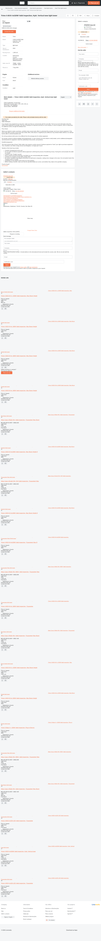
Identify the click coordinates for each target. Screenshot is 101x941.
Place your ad (6, 372)
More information (82, 47)
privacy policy (23, 267)
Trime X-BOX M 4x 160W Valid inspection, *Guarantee (17, 606)
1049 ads (10, 179)
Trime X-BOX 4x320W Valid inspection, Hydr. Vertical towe (18, 851)
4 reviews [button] (9, 182)
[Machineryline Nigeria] (9, 3)
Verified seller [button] (10, 177)
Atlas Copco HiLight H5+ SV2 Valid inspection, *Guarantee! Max (20, 481)
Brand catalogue (27, 919)
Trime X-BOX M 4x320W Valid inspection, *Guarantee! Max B (19, 542)
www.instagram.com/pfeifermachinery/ (12, 199)
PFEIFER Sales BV (8, 176)
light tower (15, 45)
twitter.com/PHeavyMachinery (10, 198)
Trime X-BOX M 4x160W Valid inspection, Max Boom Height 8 (19, 452)
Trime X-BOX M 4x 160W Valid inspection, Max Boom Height (19, 326)
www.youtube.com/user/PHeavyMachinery (13, 200)
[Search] (29, 3)
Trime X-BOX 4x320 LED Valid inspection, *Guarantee (17, 821)
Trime (14, 36)
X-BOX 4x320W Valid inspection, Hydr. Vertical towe (18, 41)
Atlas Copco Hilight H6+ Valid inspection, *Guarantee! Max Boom (20, 420)
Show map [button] (30, 218)
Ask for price (8, 26)
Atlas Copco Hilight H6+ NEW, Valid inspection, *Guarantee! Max (20, 572)
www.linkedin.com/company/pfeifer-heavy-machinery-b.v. (17, 197)
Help (2, 911)
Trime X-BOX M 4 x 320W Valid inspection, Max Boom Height (19, 296)
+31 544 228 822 (19, 191)
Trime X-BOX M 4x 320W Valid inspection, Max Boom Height (19, 698)
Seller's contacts (5, 913)
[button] (68, 15)
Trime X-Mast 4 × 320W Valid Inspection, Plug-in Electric (18, 727)
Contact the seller (9, 31)
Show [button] (13, 191)
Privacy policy (26, 911)
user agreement (33, 267)
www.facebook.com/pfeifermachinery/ (12, 195)
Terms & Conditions (28, 908)
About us (3, 908)
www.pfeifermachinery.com (10, 202)
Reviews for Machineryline (29, 916)
